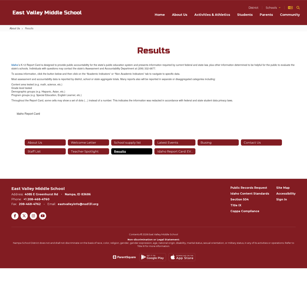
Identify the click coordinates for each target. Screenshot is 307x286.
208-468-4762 (30, 204)
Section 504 (239, 199)
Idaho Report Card (28, 113)
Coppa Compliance (244, 211)
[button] (273, 7)
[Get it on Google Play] (152, 257)
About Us (15, 28)
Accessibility (286, 193)
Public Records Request (248, 187)
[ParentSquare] (124, 257)
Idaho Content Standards (249, 193)
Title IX (235, 205)
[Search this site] (298, 7)
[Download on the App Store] (182, 257)
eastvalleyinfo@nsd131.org (78, 204)
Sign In (281, 199)
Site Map (283, 187)
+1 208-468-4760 (36, 199)
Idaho (14, 65)
